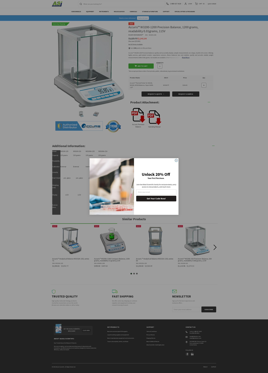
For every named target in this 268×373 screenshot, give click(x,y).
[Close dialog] (176, 160)
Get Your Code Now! (156, 198)
